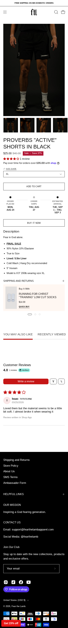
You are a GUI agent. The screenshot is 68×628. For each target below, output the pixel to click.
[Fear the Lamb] (34, 12)
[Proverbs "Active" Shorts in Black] (10, 125)
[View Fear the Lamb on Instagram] (5, 582)
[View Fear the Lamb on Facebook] (20, 582)
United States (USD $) (14, 600)
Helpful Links (13, 494)
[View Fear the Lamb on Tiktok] (13, 582)
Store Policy (10, 465)
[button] (55, 12)
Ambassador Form (14, 482)
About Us (9, 471)
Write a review (26, 381)
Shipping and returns (18, 280)
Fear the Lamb (18, 606)
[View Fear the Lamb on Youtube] (28, 582)
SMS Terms (10, 477)
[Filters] (53, 381)
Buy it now (34, 223)
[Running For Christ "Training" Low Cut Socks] (11, 298)
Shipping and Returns (16, 459)
